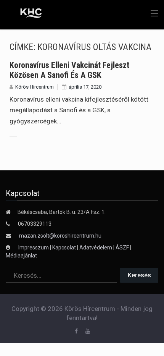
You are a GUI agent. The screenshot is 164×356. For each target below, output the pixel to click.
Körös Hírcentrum (34, 87)
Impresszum (34, 247)
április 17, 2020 (85, 87)
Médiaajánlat (21, 255)
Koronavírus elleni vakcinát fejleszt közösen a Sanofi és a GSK (69, 70)
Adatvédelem (95, 247)
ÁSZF (122, 247)
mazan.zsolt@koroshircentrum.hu (60, 236)
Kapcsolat (64, 247)
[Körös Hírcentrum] (25, 14)
